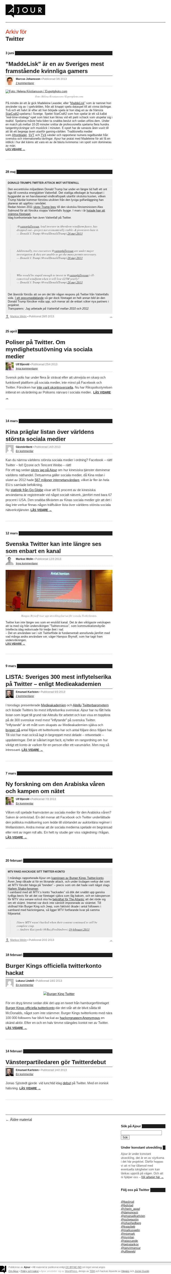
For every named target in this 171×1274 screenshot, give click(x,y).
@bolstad (127, 1205)
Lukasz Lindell (25, 980)
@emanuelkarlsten (133, 1216)
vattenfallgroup (29, 226)
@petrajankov (130, 1244)
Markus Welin (18, 316)
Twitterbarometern (95, 705)
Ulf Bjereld (22, 364)
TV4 (43, 135)
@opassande (129, 1240)
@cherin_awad (130, 1209)
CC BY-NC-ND (73, 1267)
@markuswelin (130, 1230)
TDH (92, 1271)
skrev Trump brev (44, 207)
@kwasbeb (128, 1226)
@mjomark (128, 1233)
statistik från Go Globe (27, 490)
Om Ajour (13, 1271)
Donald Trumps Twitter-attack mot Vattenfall (43, 182)
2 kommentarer (25, 83)
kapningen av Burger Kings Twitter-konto (77, 878)
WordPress (71, 1271)
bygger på (13, 730)
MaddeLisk (77, 103)
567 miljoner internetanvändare (57, 480)
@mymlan (127, 1237)
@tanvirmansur (130, 1248)
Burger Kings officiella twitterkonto (30, 1008)
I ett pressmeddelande (29, 298)
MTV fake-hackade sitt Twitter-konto (36, 871)
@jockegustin (129, 1219)
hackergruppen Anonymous (80, 1018)
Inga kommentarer (27, 368)
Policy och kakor (30, 1271)
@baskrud (127, 1201)
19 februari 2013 (79, 929)
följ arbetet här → (152, 1177)
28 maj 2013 (75, 233)
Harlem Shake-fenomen (23, 888)
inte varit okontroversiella (55, 387)
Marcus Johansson (28, 78)
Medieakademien (53, 705)
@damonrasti (129, 1212)
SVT (31, 135)
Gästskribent (24, 446)
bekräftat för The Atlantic (68, 899)
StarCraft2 (12, 113)
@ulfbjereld (128, 1251)
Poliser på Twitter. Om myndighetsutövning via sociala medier (49, 349)
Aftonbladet (19, 135)
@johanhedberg (131, 1223)
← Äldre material (19, 1120)
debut (67, 1083)
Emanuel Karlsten (27, 691)
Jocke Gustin (142, 1271)
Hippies (125, 1271)
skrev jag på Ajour (44, 470)
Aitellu (77, 705)
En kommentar (24, 451)
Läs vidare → (15, 149)
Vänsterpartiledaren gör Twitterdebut (56, 1062)
